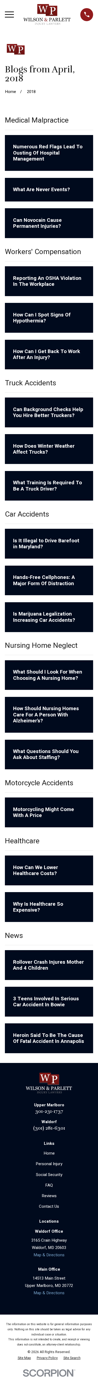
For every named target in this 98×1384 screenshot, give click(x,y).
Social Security (49, 1175)
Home (49, 1153)
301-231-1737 (49, 1111)
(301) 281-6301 (49, 1128)
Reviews (49, 1196)
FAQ (49, 1185)
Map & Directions (49, 1255)
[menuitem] (24, 1358)
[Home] (47, 14)
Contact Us (49, 1206)
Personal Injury (49, 1164)
